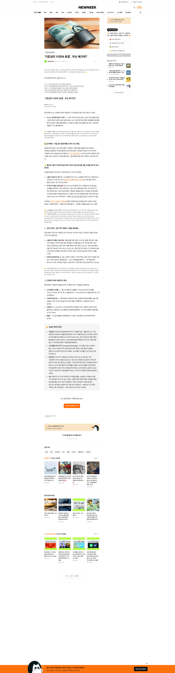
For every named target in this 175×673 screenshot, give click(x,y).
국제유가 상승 (77, 180)
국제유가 (88, 452)
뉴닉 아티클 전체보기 (119, 92)
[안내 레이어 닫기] (147, 663)
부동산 (73, 452)
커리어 (77, 12)
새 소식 (52, 2)
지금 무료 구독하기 (140, 669)
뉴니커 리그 (110, 12)
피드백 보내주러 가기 (72, 406)
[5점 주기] (76, 438)
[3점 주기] (72, 438)
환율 (68, 452)
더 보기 (95, 458)
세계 (57, 12)
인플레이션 (80, 452)
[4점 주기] (74, 438)
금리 (51, 452)
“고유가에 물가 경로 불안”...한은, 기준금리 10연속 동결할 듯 (63, 88)
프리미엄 (36, 12)
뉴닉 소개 (35, 2)
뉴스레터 (119, 12)
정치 (45, 12)
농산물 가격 (67, 180)
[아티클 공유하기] (95, 61)
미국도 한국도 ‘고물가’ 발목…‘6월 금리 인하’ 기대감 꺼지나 (63, 90)
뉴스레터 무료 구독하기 (43, 2)
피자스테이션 (100, 12)
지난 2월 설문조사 (75, 153)
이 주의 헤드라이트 (49, 52)
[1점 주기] (67, 438)
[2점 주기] (70, 438)
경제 (51, 12)
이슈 (90, 12)
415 (77, 576)
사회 (62, 12)
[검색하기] (134, 7)
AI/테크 (69, 12)
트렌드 (84, 12)
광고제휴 (128, 12)
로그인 (139, 7)
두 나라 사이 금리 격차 (79, 196)
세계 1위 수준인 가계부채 (58, 201)
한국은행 (57, 452)
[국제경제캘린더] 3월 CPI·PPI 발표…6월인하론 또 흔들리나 (63, 92)
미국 (63, 452)
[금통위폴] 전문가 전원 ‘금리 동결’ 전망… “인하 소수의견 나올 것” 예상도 (66, 86)
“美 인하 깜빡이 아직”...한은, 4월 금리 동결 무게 (59, 84)
